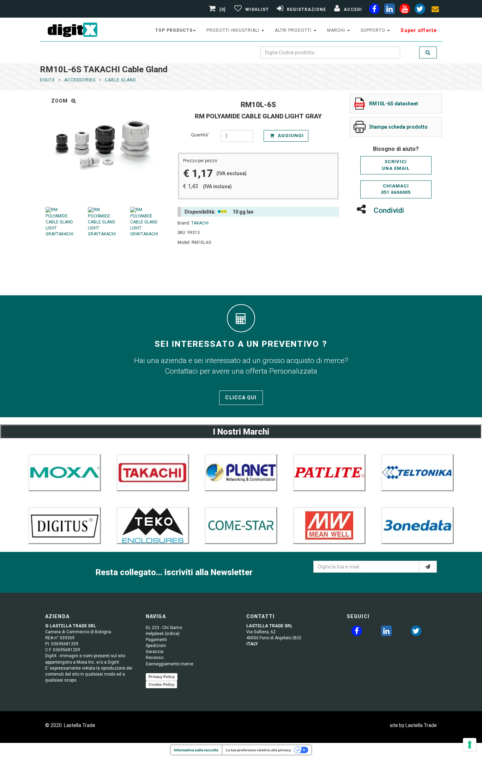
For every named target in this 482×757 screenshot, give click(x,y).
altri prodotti (294, 30)
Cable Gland (120, 80)
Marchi (337, 30)
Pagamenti (156, 639)
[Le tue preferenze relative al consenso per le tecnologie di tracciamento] (469, 744)
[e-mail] (428, 567)
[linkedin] (389, 10)
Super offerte (418, 30)
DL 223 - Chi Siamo (164, 627)
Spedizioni (156, 645)
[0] (222, 9)
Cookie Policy (161, 684)
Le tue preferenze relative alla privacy (258, 750)
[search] (428, 53)
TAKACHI (200, 223)
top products (174, 30)
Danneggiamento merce (169, 663)
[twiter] (420, 10)
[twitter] (416, 632)
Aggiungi (290, 135)
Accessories (80, 80)
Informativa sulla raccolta (196, 750)
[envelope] (435, 10)
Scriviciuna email (396, 165)
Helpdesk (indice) (163, 633)
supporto (374, 30)
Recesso (154, 657)
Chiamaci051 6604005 (396, 189)
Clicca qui (241, 397)
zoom (60, 101)
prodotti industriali (233, 30)
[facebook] (374, 10)
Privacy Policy (162, 676)
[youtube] (405, 10)
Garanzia (154, 651)
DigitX (47, 80)
